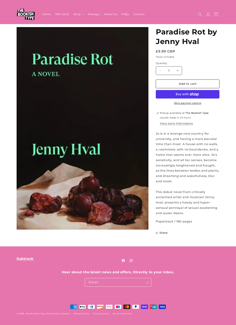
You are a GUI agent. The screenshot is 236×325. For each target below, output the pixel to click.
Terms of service (122, 313)
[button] (78, 14)
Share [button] (163, 232)
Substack (25, 259)
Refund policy (81, 313)
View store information (176, 123)
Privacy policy (101, 313)
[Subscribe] (147, 282)
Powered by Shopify (58, 313)
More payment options (187, 103)
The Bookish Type (36, 313)
